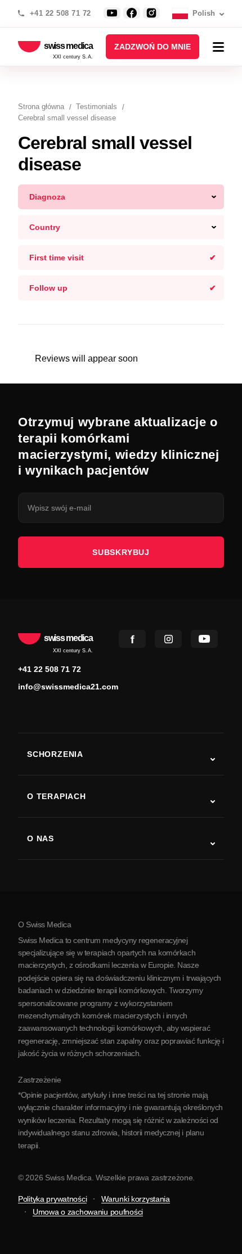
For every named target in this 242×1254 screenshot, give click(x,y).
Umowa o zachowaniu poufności (88, 1211)
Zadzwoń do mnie (152, 46)
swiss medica (68, 46)
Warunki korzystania (135, 1198)
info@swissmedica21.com (68, 686)
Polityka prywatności (52, 1198)
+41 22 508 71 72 (60, 13)
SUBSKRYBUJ (121, 552)
